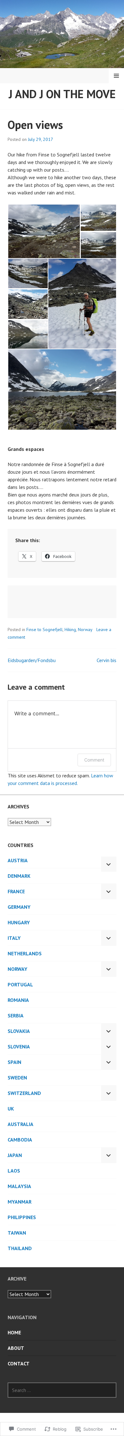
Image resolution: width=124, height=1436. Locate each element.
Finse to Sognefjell (44, 629)
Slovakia (19, 1031)
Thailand (20, 1248)
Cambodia (20, 1139)
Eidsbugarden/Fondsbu (32, 660)
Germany (19, 907)
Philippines (22, 1217)
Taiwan (17, 1233)
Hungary (19, 922)
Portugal (20, 984)
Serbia (16, 1015)
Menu (116, 76)
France (16, 891)
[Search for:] (62, 1390)
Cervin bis (106, 660)
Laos (14, 1170)
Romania (18, 1000)
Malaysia (19, 1186)
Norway (85, 629)
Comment (94, 759)
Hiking (70, 629)
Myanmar (19, 1202)
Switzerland (24, 1093)
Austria (18, 860)
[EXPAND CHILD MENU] (108, 864)
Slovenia (19, 1046)
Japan (15, 1155)
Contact (19, 1363)
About (16, 1348)
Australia (20, 1124)
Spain (14, 1062)
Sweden (17, 1077)
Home (14, 1332)
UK (11, 1108)
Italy (14, 938)
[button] (44, 231)
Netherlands (25, 953)
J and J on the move (62, 93)
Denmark (19, 876)
